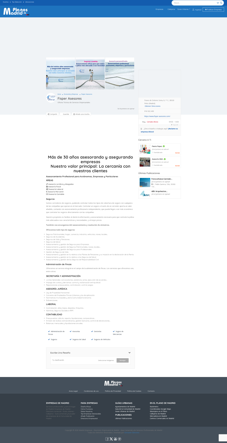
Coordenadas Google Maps (160, 409)
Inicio (59, 94)
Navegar (123, 360)
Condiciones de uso (91, 391)
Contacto (151, 391)
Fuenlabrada (158, 152)
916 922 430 (149, 111)
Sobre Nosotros (86, 411)
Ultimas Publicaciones (123, 418)
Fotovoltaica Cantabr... (161, 179)
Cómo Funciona (87, 409)
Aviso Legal (73, 391)
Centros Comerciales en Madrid (162, 418)
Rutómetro (154, 406)
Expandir (175, 125)
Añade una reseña (82, 114)
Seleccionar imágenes (106, 360)
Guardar (66, 114)
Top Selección (17, 2)
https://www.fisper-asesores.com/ (157, 116)
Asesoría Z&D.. (158, 159)
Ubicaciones (29, 2)
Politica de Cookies (134, 391)
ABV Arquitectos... (159, 191)
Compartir (53, 114)
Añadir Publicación (87, 416)
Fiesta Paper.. (157, 146)
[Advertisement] (113, 39)
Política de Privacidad (113, 391)
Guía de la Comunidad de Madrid (127, 409)
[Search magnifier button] (221, 2)
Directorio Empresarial (89, 418)
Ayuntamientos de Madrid (125, 406)
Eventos (6, 2)
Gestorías (97, 331)
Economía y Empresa (71, 94)
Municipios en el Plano (158, 411)
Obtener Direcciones (152, 106)
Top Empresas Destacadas (91, 414)
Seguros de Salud (79, 339)
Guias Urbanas (183, 9)
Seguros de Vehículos (102, 339)
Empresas (159, 9)
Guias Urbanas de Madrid (125, 411)
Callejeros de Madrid (158, 414)
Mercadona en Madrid (158, 416)
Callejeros (171, 9)
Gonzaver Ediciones (131, 432)
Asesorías (76, 331)
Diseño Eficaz (86, 407)
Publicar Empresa (214, 9)
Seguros (54, 339)
